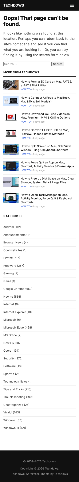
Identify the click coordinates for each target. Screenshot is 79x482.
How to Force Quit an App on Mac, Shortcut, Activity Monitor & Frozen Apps (47, 164)
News (7, 343)
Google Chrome (13, 288)
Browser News (13, 242)
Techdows (13, 5)
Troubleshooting (14, 397)
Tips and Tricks (13, 389)
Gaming (8, 273)
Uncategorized (13, 404)
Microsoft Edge (13, 327)
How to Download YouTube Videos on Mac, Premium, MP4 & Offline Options (45, 115)
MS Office (10, 335)
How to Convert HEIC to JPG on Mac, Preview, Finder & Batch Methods (45, 131)
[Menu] (72, 5)
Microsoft (9, 319)
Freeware (9, 265)
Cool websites (12, 250)
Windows (9, 420)
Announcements (14, 234)
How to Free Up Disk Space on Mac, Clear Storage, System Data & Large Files (48, 180)
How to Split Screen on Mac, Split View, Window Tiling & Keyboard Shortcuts (46, 148)
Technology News (15, 381)
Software (9, 366)
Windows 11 (11, 428)
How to (26, 89)
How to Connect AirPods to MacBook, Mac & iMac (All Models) (45, 99)
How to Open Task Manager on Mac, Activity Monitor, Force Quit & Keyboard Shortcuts (46, 198)
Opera (7, 350)
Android (8, 227)
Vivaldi (7, 412)
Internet (8, 304)
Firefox (8, 258)
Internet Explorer (14, 312)
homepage (21, 44)
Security (9, 358)
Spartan (8, 374)
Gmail (7, 281)
